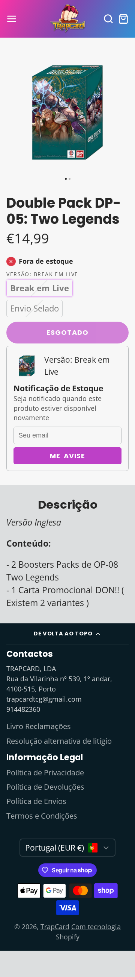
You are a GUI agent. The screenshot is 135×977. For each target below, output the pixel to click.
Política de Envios (36, 801)
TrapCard (54, 926)
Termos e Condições (41, 816)
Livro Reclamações (38, 726)
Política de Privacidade (45, 772)
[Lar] (67, 19)
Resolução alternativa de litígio (59, 741)
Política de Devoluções (45, 787)
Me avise (67, 455)
